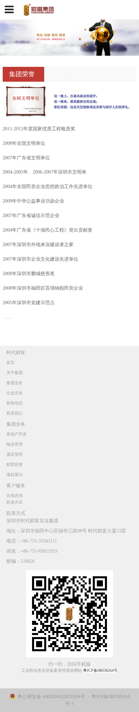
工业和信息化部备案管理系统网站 (69, 670)
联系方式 (14, 502)
